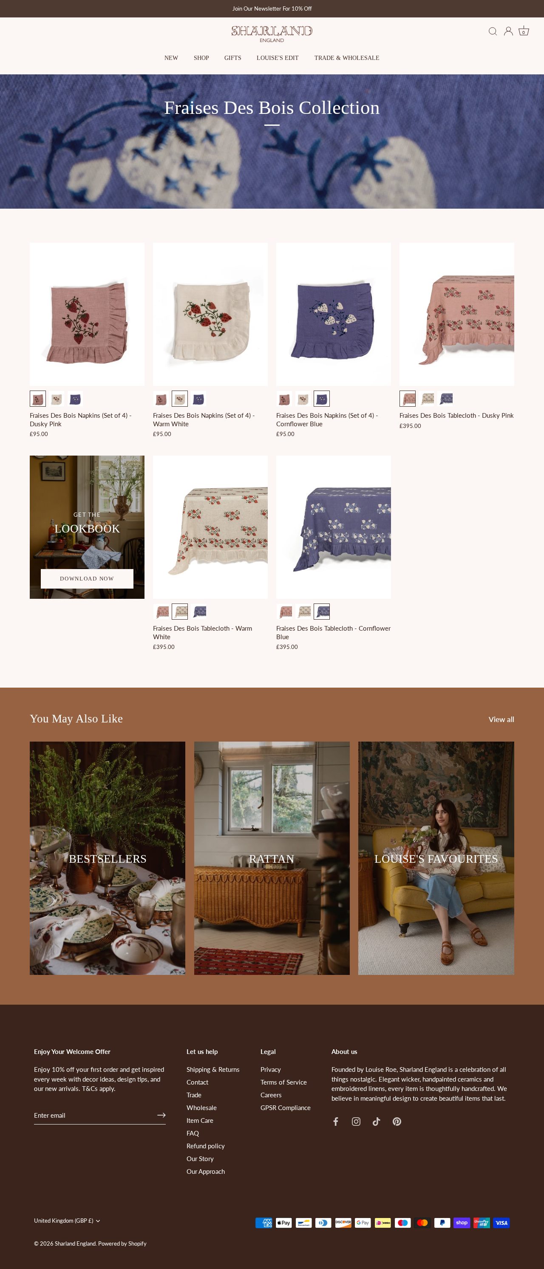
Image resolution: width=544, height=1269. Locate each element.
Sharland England (75, 1243)
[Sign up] (161, 1115)
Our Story (200, 1158)
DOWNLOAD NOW (87, 578)
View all (501, 719)
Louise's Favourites (436, 859)
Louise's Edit (278, 58)
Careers (271, 1095)
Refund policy (206, 1146)
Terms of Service (284, 1082)
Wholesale (202, 1107)
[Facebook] (336, 1120)
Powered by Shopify (122, 1243)
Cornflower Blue (75, 398)
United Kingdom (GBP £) (63, 1221)
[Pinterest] (397, 1120)
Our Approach (206, 1171)
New (171, 58)
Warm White (56, 398)
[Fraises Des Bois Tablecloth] (457, 314)
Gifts (232, 58)
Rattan (272, 859)
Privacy (271, 1069)
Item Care (200, 1120)
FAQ (193, 1133)
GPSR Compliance (286, 1107)
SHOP (201, 58)
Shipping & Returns (213, 1069)
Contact (197, 1082)
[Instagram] (356, 1120)
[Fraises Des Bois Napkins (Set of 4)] (87, 314)
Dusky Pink (37, 398)
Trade (194, 1095)
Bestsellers (108, 859)
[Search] (493, 32)
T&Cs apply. (99, 1088)
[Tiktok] (376, 1120)
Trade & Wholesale (347, 58)
